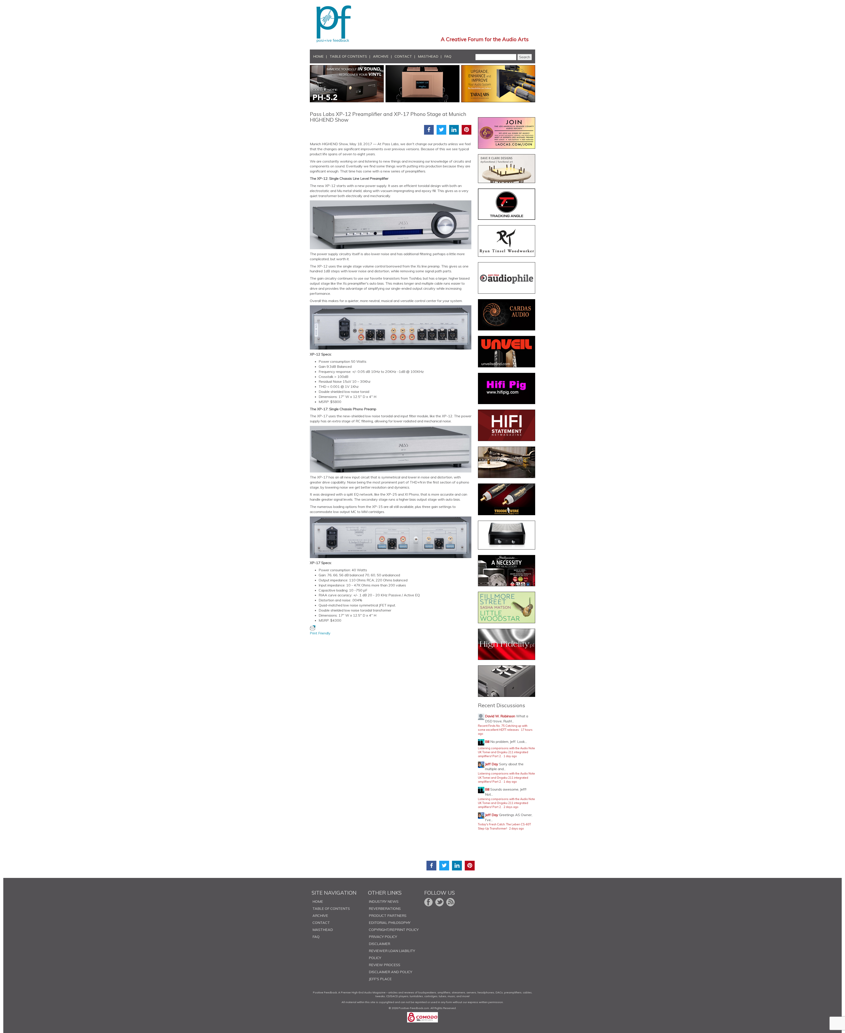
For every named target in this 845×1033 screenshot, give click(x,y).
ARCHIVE (381, 56)
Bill (487, 741)
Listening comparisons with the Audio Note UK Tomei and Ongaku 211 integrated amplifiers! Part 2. (506, 752)
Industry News (384, 901)
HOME (318, 56)
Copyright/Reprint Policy (394, 929)
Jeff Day (491, 764)
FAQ (447, 56)
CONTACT (403, 56)
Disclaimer (379, 943)
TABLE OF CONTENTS (348, 56)
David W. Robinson (500, 716)
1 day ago (510, 756)
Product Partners (387, 915)
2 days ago (510, 807)
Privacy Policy (383, 936)
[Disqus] (392, 690)
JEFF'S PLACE (380, 979)
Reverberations (385, 908)
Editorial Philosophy (389, 922)
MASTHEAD (428, 56)
